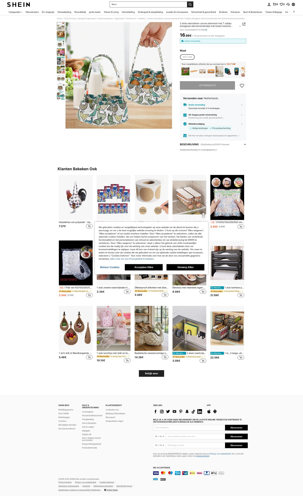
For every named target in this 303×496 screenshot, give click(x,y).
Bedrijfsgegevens (65, 410)
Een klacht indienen (66, 429)
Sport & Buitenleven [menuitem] (252, 12)
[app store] (209, 413)
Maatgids (86, 431)
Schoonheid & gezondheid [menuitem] (203, 12)
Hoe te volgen (88, 427)
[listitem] (185, 71)
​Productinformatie (89, 448)
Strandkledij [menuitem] (80, 12)
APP (209, 405)
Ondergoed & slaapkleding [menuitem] (150, 12)
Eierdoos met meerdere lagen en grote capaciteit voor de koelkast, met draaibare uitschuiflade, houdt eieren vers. (189, 287)
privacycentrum (202, 456)
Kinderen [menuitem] (223, 12)
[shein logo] (18, 4)
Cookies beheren (106, 482)
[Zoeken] (190, 4)
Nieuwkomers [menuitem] (32, 12)
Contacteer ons (112, 410)
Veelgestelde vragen (114, 421)
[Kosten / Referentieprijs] (192, 36)
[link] (275, 4)
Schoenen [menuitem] (235, 12)
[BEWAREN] (242, 85)
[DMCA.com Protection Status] (163, 479)
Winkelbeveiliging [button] (196, 124)
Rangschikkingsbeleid (91, 444)
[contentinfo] (200, 473)
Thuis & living (70, 18)
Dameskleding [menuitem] (64, 12)
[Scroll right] (294, 12)
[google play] (215, 413)
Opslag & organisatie (87, 18)
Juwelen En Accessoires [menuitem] (177, 12)
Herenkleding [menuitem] (128, 12)
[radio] (187, 57)
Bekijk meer (151, 373)
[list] (178, 411)
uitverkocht (207, 85)
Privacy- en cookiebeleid (220, 454)
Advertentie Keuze (124, 486)
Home (59, 18)
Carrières (62, 421)
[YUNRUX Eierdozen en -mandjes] (185, 71)
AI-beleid (86, 486)
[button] (288, 4)
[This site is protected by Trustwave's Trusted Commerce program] (155, 479)
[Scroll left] (290, 12)
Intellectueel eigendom (103, 486)
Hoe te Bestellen (89, 423)
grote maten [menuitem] (95, 12)
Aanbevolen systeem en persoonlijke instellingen (79, 490)
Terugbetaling (88, 419)
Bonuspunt (110, 417)
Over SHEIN (63, 413)
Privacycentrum (65, 482)
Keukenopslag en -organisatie (111, 18)
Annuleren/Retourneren (92, 416)
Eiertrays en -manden (135, 18)
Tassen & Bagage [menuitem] (273, 12)
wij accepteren (161, 468)
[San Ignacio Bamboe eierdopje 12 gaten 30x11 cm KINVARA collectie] (194, 71)
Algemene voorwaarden (68, 486)
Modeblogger (64, 417)
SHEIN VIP (86, 434)
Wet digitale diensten (67, 425)
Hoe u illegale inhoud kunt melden (91, 439)
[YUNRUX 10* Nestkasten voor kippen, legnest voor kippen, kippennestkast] (237, 71)
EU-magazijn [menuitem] (48, 12)
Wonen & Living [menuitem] (111, 12)
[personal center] (269, 4)
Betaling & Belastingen (115, 413)
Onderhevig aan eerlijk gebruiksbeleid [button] (205, 118)
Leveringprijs (87, 412)
